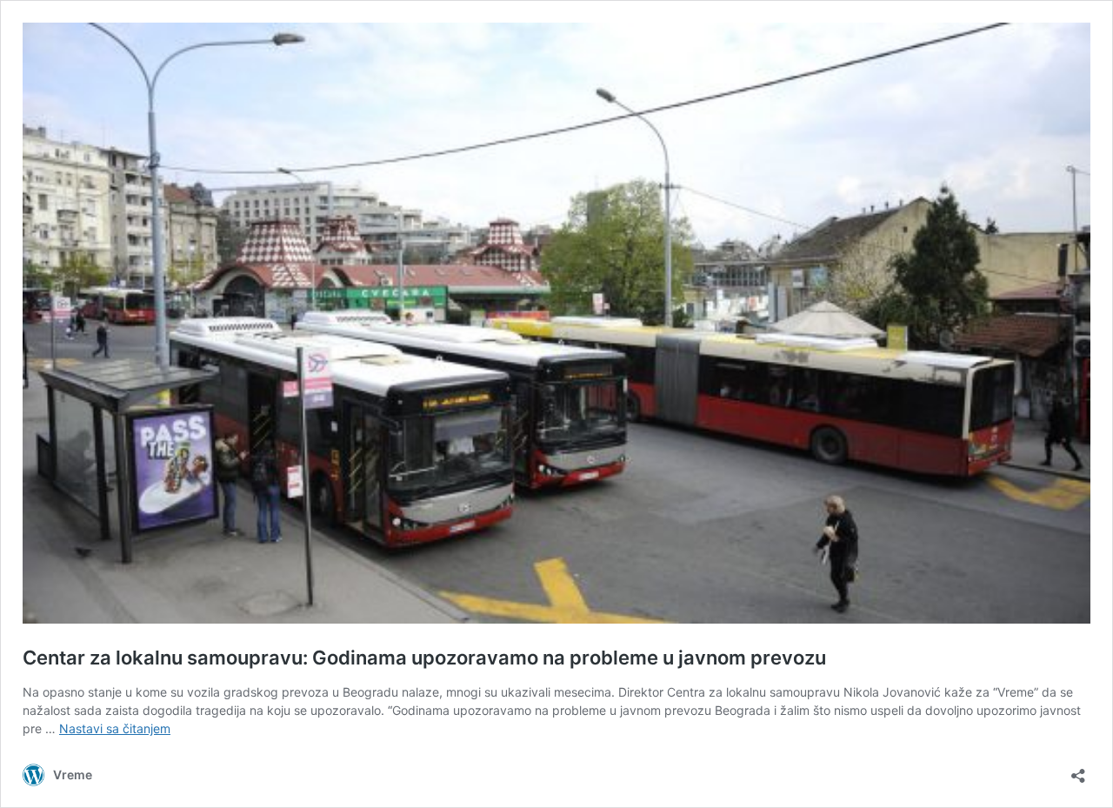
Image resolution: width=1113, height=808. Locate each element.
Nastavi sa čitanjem (114, 728)
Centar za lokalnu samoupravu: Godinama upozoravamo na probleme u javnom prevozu (424, 657)
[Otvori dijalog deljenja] (1078, 770)
